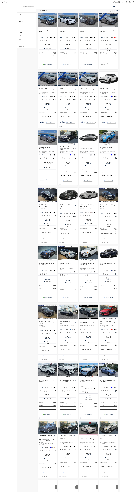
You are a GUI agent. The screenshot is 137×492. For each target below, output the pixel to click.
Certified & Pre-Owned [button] (33, 1)
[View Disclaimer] (49, 41)
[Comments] (55, 40)
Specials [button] (40, 1)
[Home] (25, 2)
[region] (47, 54)
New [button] (27, 1)
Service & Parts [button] (46, 1)
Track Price (48, 48)
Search (114, 6)
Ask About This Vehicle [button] (45, 57)
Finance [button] (52, 1)
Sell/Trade (57, 1)
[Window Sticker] (96, 40)
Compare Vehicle (44, 68)
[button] (56, 20)
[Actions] (55, 31)
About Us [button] (62, 1)
